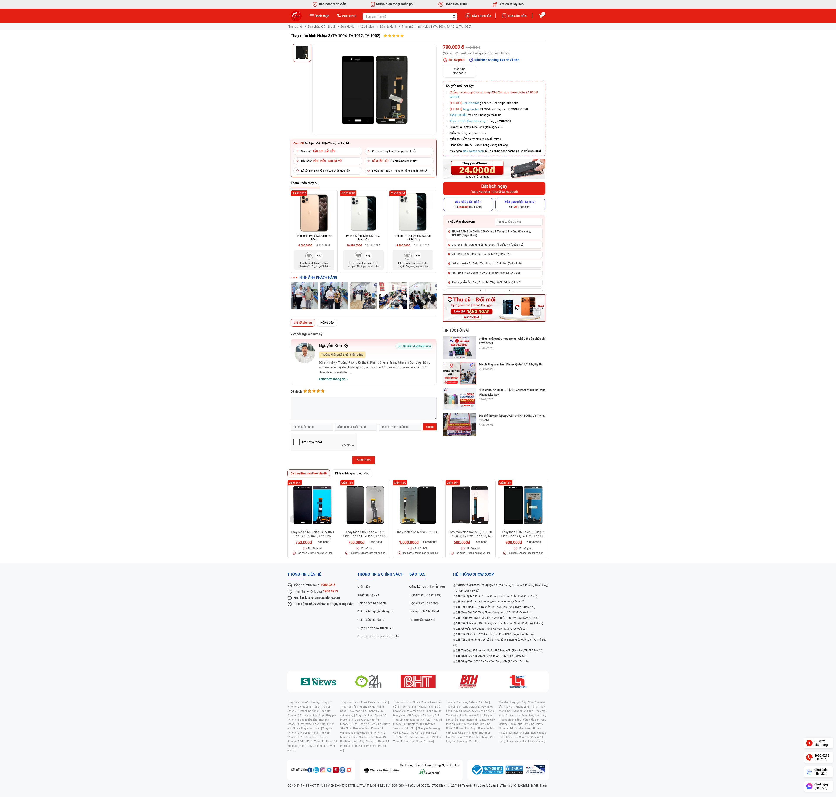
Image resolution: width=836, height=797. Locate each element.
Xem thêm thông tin (332, 379)
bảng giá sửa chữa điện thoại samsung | (522, 741)
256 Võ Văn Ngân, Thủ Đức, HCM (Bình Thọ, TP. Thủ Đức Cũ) (499, 650)
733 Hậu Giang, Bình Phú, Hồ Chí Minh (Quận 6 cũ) (481, 254)
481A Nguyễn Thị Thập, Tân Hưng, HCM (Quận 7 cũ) (495, 607)
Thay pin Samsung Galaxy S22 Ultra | (468, 702)
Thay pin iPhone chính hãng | (521, 706)
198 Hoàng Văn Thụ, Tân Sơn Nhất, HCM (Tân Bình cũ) (499, 623)
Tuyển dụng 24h (368, 595)
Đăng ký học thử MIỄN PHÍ (427, 586)
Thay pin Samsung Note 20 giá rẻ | (413, 741)
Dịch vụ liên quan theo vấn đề (309, 473)
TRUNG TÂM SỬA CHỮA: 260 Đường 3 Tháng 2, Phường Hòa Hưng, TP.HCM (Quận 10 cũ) (491, 233)
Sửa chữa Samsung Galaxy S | (525, 737)
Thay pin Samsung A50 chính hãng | (473, 711)
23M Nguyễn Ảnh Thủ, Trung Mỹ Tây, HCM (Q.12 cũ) (497, 617)
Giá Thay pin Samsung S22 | (424, 715)
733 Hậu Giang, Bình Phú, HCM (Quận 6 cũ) (490, 601)
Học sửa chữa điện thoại (425, 595)
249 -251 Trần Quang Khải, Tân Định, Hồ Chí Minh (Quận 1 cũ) (488, 244)
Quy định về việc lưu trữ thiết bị (378, 636)
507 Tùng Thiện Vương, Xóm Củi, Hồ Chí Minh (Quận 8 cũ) (486, 273)
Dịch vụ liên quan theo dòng (352, 473)
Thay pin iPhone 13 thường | (304, 702)
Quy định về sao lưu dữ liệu (375, 628)
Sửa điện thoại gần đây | (513, 702)
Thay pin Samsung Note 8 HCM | (412, 719)
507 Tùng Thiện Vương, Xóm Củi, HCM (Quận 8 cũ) (494, 612)
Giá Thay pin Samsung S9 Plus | (423, 737)
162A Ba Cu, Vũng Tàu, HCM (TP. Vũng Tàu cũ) (492, 661)
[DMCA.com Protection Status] (514, 769)
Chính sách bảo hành (371, 603)
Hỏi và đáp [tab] (327, 322)
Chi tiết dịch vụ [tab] (303, 322)
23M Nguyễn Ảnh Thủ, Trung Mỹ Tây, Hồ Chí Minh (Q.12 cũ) (486, 282)
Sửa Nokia (347, 26)
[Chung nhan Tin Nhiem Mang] (535, 769)
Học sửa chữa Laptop (424, 603)
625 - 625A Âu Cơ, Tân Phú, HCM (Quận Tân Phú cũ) (495, 634)
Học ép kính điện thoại (424, 611)
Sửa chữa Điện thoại (321, 26)
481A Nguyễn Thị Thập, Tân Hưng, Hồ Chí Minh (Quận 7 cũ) (487, 263)
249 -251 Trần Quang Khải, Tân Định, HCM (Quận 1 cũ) (496, 596)
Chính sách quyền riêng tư (375, 611)
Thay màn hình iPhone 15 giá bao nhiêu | (364, 702)
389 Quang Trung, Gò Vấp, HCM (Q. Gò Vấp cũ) (491, 628)
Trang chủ (295, 26)
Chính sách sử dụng (370, 619)
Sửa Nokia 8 (388, 26)
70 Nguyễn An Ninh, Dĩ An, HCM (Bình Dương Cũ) (491, 656)
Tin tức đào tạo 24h (422, 619)
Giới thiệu (363, 586)
